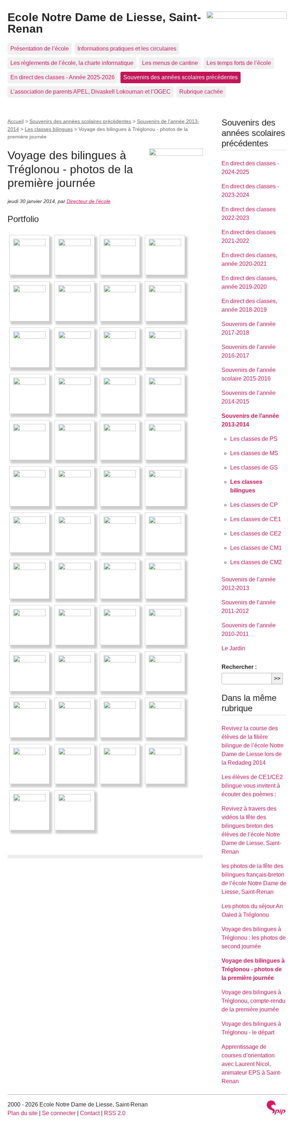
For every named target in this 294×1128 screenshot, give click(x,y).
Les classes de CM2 (256, 562)
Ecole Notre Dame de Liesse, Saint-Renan (104, 23)
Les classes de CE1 (255, 519)
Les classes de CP (254, 505)
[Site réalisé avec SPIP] (276, 1108)
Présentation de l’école (39, 49)
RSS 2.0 (114, 1113)
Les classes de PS (254, 439)
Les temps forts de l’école (239, 63)
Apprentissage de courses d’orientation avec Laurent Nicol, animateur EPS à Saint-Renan (251, 1064)
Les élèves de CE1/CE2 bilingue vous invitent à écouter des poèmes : (252, 785)
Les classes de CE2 (255, 533)
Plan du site (23, 1113)
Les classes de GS (254, 467)
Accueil (16, 121)
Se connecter (59, 1113)
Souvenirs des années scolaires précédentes (180, 77)
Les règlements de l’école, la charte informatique (71, 63)
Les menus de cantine (170, 63)
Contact (90, 1113)
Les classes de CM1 (256, 548)
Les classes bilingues (49, 129)
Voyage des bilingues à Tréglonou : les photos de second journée (254, 937)
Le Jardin (233, 648)
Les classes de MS (254, 453)
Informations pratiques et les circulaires (126, 49)
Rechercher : (239, 667)
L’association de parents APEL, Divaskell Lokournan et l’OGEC (90, 92)
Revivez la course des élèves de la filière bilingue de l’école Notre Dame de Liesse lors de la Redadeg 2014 (253, 745)
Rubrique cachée (201, 92)
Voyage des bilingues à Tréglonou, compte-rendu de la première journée (253, 1001)
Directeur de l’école (88, 201)
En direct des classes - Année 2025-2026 (62, 77)
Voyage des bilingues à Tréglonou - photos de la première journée (253, 969)
